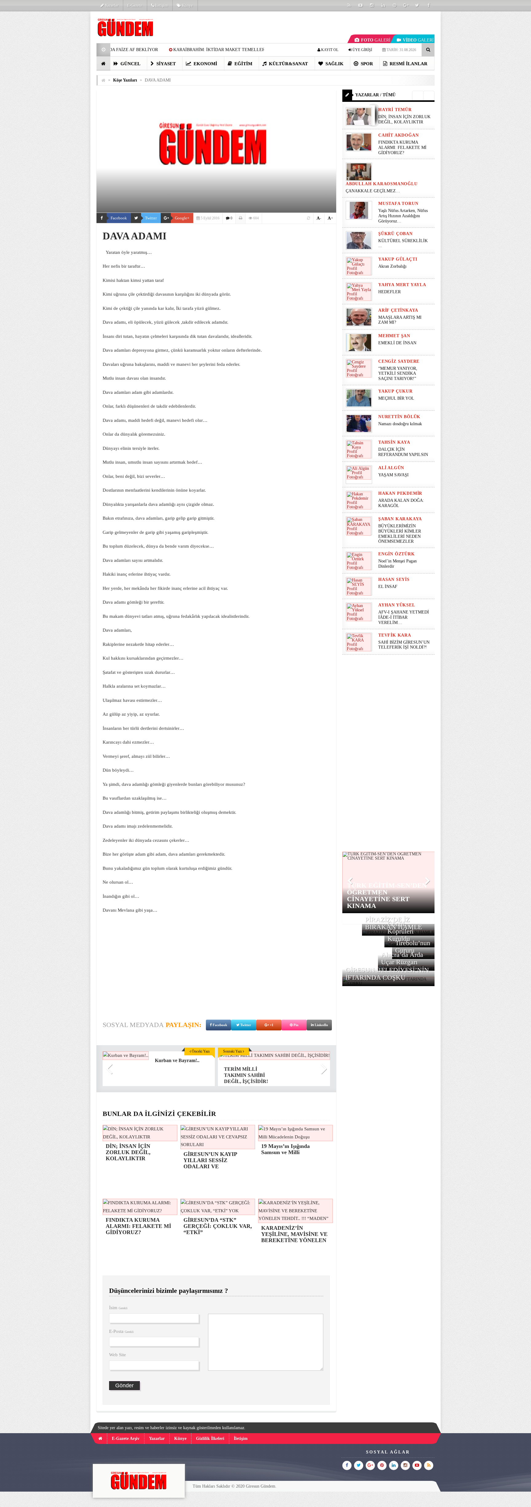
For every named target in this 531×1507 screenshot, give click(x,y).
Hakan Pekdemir (400, 493)
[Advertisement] (65, 103)
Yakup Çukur (395, 391)
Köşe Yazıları (125, 80)
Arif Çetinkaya (398, 310)
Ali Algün (391, 468)
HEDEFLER (389, 292)
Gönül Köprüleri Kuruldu (400, 931)
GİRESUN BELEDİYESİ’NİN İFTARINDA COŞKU (387, 973)
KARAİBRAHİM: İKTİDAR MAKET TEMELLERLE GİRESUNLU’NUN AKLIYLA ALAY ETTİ (174, 49)
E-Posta (121, 1331)
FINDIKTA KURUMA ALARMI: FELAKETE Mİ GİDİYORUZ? (402, 147)
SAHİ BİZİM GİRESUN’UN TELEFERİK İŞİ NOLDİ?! (404, 645)
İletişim (161, 5)
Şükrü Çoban (395, 233)
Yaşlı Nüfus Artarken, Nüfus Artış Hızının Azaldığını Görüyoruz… (403, 215)
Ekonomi (204, 63)
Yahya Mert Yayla (402, 284)
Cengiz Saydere (398, 361)
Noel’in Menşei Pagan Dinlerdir (397, 564)
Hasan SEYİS (394, 579)
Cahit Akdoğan (398, 135)
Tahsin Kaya (394, 442)
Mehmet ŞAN (394, 336)
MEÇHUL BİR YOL (396, 398)
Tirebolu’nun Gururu (412, 946)
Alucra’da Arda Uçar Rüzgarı (402, 958)
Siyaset (165, 63)
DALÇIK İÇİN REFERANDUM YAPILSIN (403, 452)
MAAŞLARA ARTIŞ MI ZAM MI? (400, 320)
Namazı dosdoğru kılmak (400, 424)
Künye (187, 5)
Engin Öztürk (396, 554)
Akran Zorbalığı (392, 266)
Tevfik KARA (394, 635)
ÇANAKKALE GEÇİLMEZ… (373, 191)
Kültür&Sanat (288, 63)
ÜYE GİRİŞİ (362, 50)
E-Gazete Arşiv (126, 1438)
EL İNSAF (387, 586)
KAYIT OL (329, 50)
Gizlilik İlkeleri (210, 1438)
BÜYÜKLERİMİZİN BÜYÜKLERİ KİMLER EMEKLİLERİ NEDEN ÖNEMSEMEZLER (399, 534)
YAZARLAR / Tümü (375, 95)
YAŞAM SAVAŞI (393, 475)
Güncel (129, 63)
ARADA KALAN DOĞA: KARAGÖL (401, 503)
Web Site (117, 1354)
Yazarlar (111, 5)
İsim (118, 1307)
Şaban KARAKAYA (400, 519)
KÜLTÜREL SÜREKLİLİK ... (403, 243)
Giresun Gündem (260, 1486)
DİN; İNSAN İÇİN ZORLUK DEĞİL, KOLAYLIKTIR (404, 119)
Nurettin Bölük (399, 416)
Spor (366, 63)
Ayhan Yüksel (396, 605)
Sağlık (334, 63)
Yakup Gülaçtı (397, 259)
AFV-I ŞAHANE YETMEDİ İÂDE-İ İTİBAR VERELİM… (403, 617)
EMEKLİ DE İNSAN (397, 343)
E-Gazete (134, 5)
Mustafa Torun (398, 203)
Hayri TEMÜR (395, 109)
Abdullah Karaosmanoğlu (382, 184)
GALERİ (376, 40)
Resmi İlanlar (407, 63)
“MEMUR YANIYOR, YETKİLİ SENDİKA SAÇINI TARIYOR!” (397, 373)
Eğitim (242, 63)
